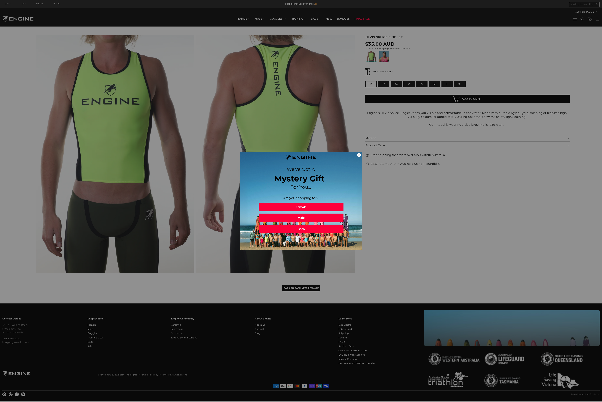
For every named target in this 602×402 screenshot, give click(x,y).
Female (301, 207)
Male (301, 218)
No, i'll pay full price (301, 241)
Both (301, 229)
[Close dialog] (359, 155)
